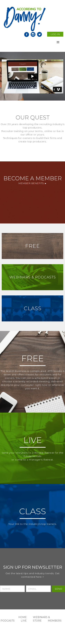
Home (22, 617)
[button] (58, 42)
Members (55, 620)
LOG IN (55, 34)
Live (24, 620)
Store (37, 620)
